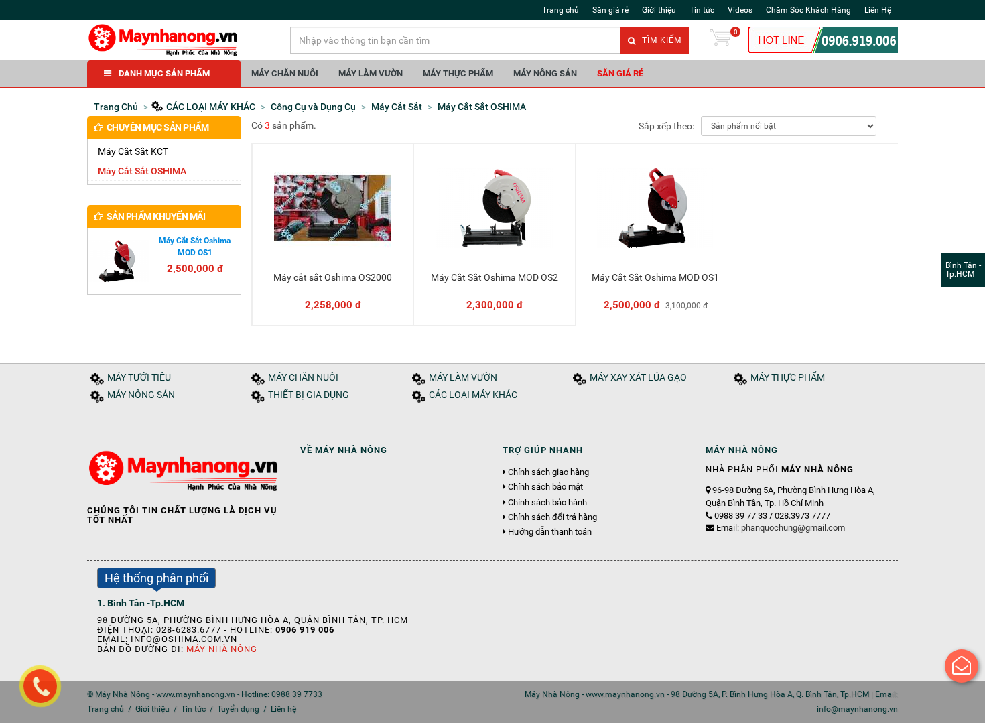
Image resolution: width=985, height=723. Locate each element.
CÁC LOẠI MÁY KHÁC (473, 395)
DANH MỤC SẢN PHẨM (164, 73)
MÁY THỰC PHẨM (458, 73)
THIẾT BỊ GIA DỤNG (308, 395)
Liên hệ (283, 709)
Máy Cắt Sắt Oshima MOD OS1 (655, 277)
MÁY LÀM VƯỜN (370, 73)
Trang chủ (560, 10)
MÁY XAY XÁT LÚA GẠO (638, 378)
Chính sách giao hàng (548, 472)
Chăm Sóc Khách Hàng (808, 10)
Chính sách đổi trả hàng (552, 517)
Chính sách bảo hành (547, 502)
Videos (740, 10)
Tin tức (702, 10)
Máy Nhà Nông (221, 649)
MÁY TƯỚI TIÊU (139, 378)
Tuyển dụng (238, 709)
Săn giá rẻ (610, 10)
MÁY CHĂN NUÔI (284, 73)
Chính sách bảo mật (545, 487)
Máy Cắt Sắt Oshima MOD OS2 (494, 277)
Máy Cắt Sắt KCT (133, 151)
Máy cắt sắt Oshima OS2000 (332, 277)
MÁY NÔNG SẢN (545, 73)
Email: (780, 528)
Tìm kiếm (660, 40)
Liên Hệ (877, 10)
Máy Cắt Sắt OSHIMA (142, 171)
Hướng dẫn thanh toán (550, 532)
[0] (720, 40)
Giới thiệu (659, 10)
